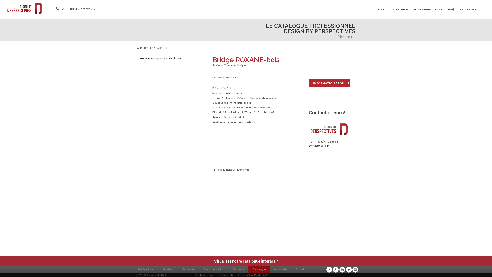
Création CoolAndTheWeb (254, 275)
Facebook (329, 270)
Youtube (342, 270)
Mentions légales (205, 275)
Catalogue (259, 269)
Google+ (336, 270)
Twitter (349, 270)
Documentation (214, 269)
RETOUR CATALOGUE (152, 48)
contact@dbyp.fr (319, 145)
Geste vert (188, 269)
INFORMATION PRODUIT (331, 83)
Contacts (238, 269)
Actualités (280, 269)
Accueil (300, 269)
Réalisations (145, 269)
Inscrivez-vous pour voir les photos (160, 58)
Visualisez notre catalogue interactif (246, 261)
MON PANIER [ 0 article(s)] (434, 9)
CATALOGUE (399, 9)
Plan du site (227, 275)
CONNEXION (468, 9)
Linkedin (355, 270)
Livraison (168, 269)
